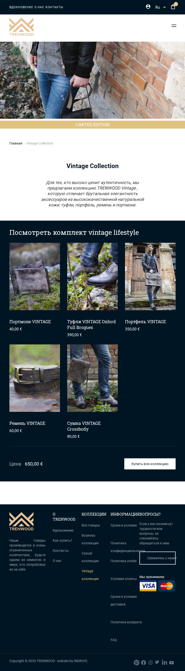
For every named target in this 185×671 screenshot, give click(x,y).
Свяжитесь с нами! (161, 558)
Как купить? (62, 540)
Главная (15, 143)
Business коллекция (90, 539)
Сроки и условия (124, 525)
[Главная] (21, 26)
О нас (39, 7)
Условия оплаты (124, 579)
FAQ (114, 640)
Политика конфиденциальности (128, 547)
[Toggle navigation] (174, 25)
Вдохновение (21, 7)
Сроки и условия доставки (124, 600)
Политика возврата (126, 622)
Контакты (54, 7)
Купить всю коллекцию (150, 464)
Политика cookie (124, 561)
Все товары (91, 525)
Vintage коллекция (90, 575)
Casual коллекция (90, 557)
